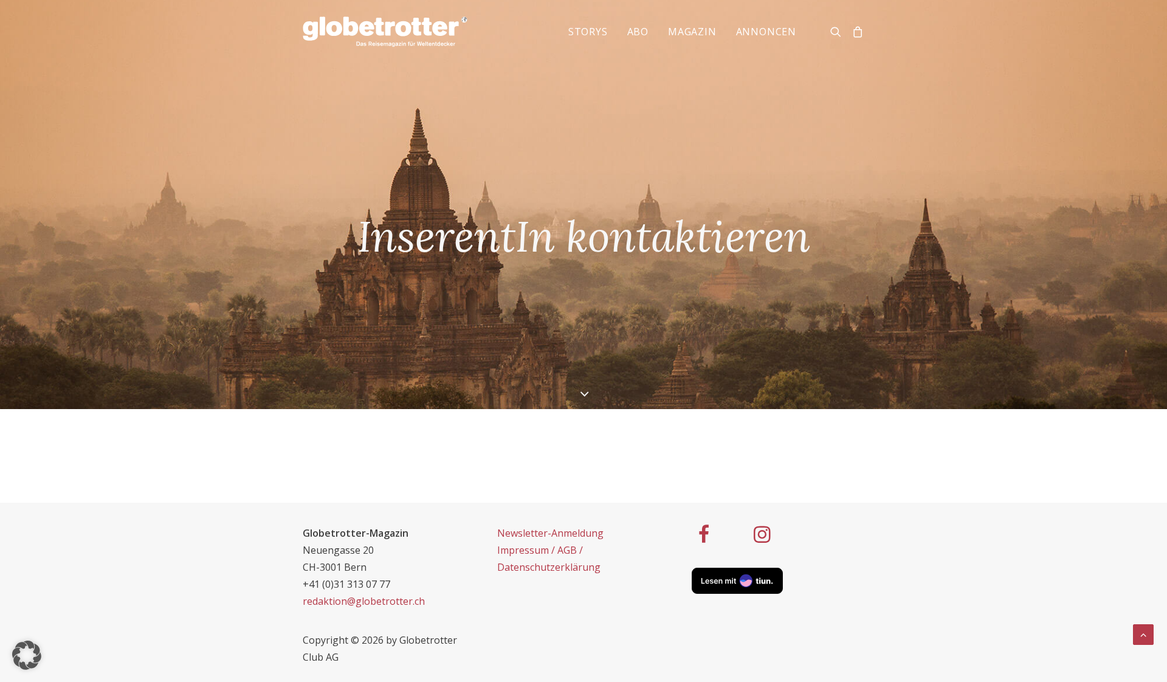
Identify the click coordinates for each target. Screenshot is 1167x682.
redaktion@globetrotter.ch (364, 601)
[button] (26, 655)
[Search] (838, 31)
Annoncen (766, 31)
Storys (588, 31)
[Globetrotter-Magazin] (385, 31)
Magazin (692, 31)
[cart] (855, 31)
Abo (638, 31)
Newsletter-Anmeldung (550, 533)
